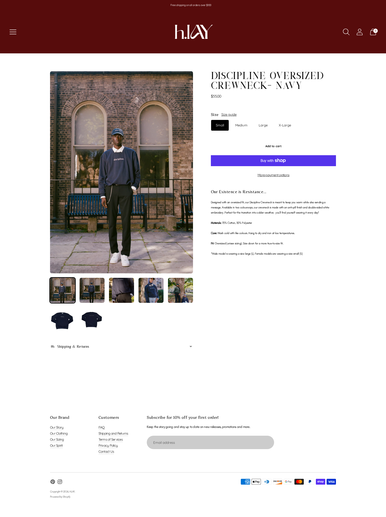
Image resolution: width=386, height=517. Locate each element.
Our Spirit (56, 445)
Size (215, 114)
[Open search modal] (346, 32)
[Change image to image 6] (62, 319)
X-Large (285, 125)
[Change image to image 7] (92, 319)
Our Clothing (58, 433)
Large (263, 125)
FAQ (102, 427)
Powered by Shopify (60, 496)
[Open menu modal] (13, 32)
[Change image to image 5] (180, 290)
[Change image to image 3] (121, 290)
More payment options (273, 175)
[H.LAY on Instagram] (60, 482)
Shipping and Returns (113, 433)
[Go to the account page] (359, 32)
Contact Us (106, 451)
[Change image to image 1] (62, 290)
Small (220, 125)
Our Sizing (57, 439)
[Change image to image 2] (92, 290)
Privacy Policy (108, 445)
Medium (241, 125)
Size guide (229, 114)
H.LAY (72, 491)
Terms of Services (111, 439)
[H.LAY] (193, 32)
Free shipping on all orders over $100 (190, 5)
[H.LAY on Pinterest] (52, 482)
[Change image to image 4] (151, 290)
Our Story (56, 427)
